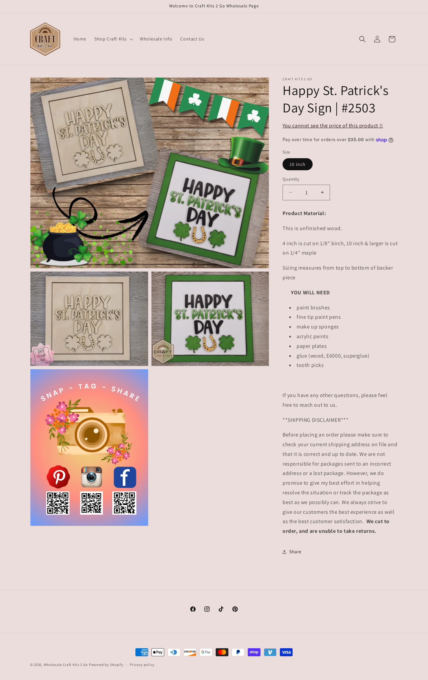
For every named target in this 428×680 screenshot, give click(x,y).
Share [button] (295, 552)
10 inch (298, 164)
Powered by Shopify (106, 664)
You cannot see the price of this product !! (333, 125)
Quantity (291, 179)
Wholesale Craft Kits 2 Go (66, 664)
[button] (113, 39)
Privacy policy (142, 664)
